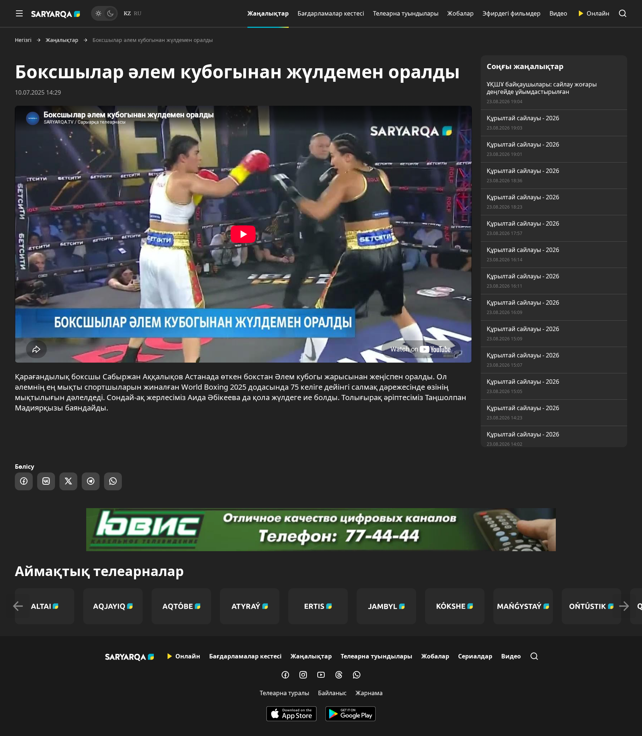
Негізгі (23, 40)
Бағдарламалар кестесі (331, 13)
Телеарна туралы (284, 693)
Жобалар (460, 13)
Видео (558, 13)
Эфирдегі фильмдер (512, 13)
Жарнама (369, 693)
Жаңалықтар (268, 13)
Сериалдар (475, 656)
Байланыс (332, 693)
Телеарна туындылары (405, 13)
